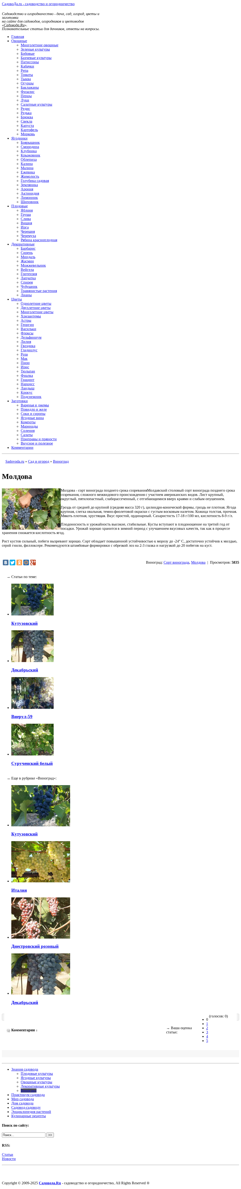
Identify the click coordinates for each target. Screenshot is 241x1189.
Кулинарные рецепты (28, 1116)
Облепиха (29, 159)
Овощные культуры (36, 1082)
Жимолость (30, 176)
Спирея (27, 282)
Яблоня (27, 210)
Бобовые (28, 54)
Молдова (198, 562)
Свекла (26, 121)
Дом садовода (22, 1103)
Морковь (28, 134)
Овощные (19, 41)
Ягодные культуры (36, 1078)
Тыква (26, 79)
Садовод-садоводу (26, 1107)
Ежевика (28, 172)
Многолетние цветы (37, 312)
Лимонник (29, 198)
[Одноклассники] (19, 562)
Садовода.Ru (50, 1183)
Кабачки (27, 66)
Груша (26, 215)
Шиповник (30, 202)
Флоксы (27, 333)
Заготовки (19, 401)
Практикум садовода (28, 1095)
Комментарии (22, 448)
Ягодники (19, 138)
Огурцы (27, 83)
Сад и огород (38, 461)
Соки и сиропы (33, 414)
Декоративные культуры (40, 1086)
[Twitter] (12, 562)
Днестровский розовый (35, 946)
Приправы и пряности (39, 439)
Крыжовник (30, 155)
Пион (25, 363)
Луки (25, 100)
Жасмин (27, 261)
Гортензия (29, 274)
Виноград (61, 461)
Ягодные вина (32, 418)
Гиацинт (27, 380)
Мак (24, 359)
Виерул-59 (21, 716)
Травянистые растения (39, 291)
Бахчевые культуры (36, 58)
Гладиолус (29, 350)
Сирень (27, 253)
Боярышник (30, 143)
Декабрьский (24, 669)
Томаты (27, 75)
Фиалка (27, 376)
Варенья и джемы (35, 405)
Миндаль (28, 257)
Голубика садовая (35, 181)
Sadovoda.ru (14, 461)
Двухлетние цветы (36, 308)
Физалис (28, 92)
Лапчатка (28, 278)
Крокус (26, 392)
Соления (28, 431)
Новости (9, 1159)
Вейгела (27, 270)
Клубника (29, 151)
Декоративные (23, 244)
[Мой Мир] (26, 562)
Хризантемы (31, 316)
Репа (24, 70)
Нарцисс (28, 384)
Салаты (27, 435)
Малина (27, 168)
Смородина (30, 147)
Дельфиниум (31, 337)
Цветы (16, 299)
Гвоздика (28, 346)
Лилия (26, 342)
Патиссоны (30, 62)
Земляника (29, 185)
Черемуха (28, 236)
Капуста (27, 126)
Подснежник (31, 397)
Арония (27, 189)
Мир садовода (22, 1099)
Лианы (26, 295)
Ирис (25, 367)
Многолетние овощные (39, 45)
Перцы (26, 96)
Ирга (25, 227)
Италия (19, 890)
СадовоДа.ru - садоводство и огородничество (38, 4)
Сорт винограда (176, 562)
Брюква (27, 117)
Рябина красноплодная (39, 240)
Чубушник (29, 287)
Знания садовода (24, 1069)
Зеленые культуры (35, 49)
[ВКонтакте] (5, 562)
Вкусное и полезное (37, 443)
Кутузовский (24, 623)
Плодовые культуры (37, 1074)
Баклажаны (30, 87)
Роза (24, 354)
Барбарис (28, 248)
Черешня (28, 231)
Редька (26, 113)
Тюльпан (28, 371)
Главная (17, 37)
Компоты (28, 422)
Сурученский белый (32, 763)
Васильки (28, 329)
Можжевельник (33, 265)
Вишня (26, 223)
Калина (27, 164)
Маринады (29, 426)
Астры (26, 320)
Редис (25, 109)
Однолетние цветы (36, 303)
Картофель (29, 130)
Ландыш (27, 388)
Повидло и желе (34, 409)
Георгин (27, 325)
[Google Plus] (33, 562)
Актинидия (30, 193)
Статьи (7, 1155)
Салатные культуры (36, 104)
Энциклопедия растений (31, 1112)
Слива (26, 219)
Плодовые (19, 206)
